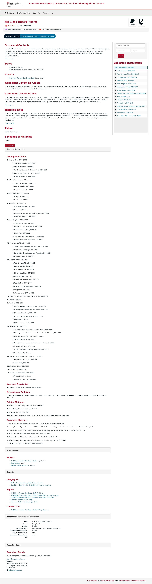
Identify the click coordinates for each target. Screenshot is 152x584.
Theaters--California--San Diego (22, 500)
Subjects (36, 13)
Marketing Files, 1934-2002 (126, 84)
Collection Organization (30, 36)
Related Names (13, 450)
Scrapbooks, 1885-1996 (125, 113)
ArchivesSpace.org (107, 581)
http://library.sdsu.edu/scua (16, 559)
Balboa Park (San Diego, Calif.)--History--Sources (27, 483)
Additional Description (15, 149)
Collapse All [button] (9, 145)
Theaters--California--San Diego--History (24, 502)
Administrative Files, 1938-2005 (128, 74)
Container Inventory (47, 36)
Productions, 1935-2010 (125, 103)
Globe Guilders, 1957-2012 (126, 90)
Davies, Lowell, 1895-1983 (20, 465)
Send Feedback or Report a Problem (132, 581)
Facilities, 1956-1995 (124, 100)
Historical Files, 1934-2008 (126, 71)
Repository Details (14, 545)
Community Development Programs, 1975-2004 (133, 106)
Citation (132, 25)
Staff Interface (92, 581)
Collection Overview (12, 36)
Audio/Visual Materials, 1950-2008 (129, 116)
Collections (9, 13)
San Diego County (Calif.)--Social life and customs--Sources (31, 485)
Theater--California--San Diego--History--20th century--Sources (32, 497)
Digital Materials (23, 13)
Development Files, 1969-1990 (127, 87)
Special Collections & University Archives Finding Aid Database (66, 3)
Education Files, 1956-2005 (126, 109)
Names (45, 13)
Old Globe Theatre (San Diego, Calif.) (21, 78)
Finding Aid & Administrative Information (23, 517)
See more (9, 59)
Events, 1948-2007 (123, 97)
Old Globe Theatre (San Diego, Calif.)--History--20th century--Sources (34, 495)
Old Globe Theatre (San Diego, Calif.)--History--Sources (30, 510)
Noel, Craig (15, 463)
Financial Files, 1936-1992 (125, 80)
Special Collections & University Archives (22, 30)
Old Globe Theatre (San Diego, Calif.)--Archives (27, 493)
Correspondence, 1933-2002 (127, 77)
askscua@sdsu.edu (15, 570)
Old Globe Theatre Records (124, 68)
